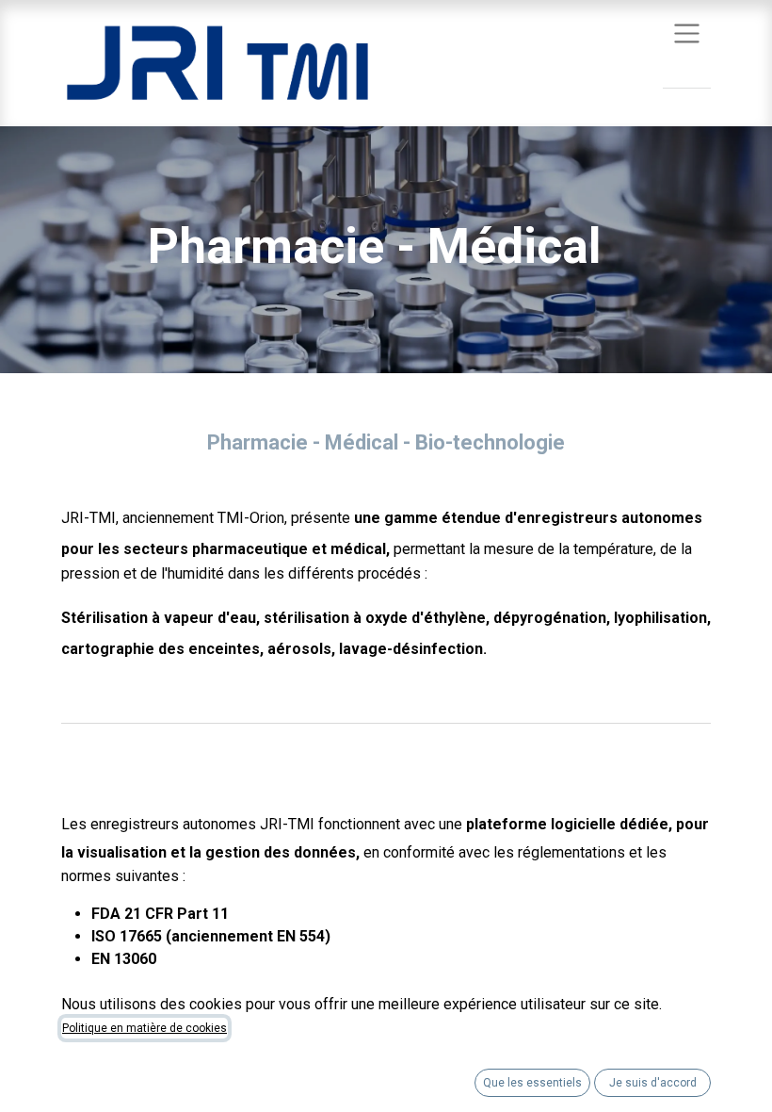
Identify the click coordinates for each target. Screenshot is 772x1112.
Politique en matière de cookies (144, 1028)
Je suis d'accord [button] (653, 1082)
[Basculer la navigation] (687, 32)
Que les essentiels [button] (532, 1082)
